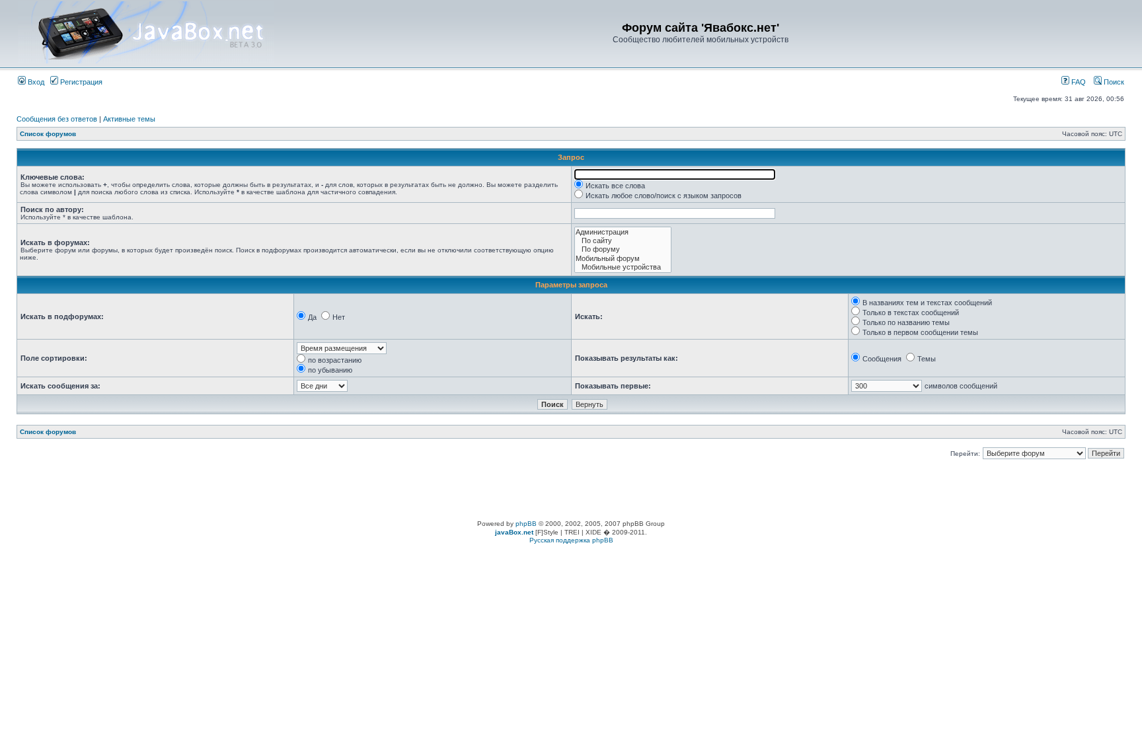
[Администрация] (623, 232)
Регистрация (80, 82)
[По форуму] (623, 249)
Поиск (1113, 82)
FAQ (1077, 82)
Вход (35, 82)
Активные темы (129, 119)
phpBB (526, 523)
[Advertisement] (571, 490)
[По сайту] (623, 241)
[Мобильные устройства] (623, 267)
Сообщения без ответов (57, 119)
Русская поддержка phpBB (571, 540)
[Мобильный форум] (623, 258)
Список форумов (48, 133)
